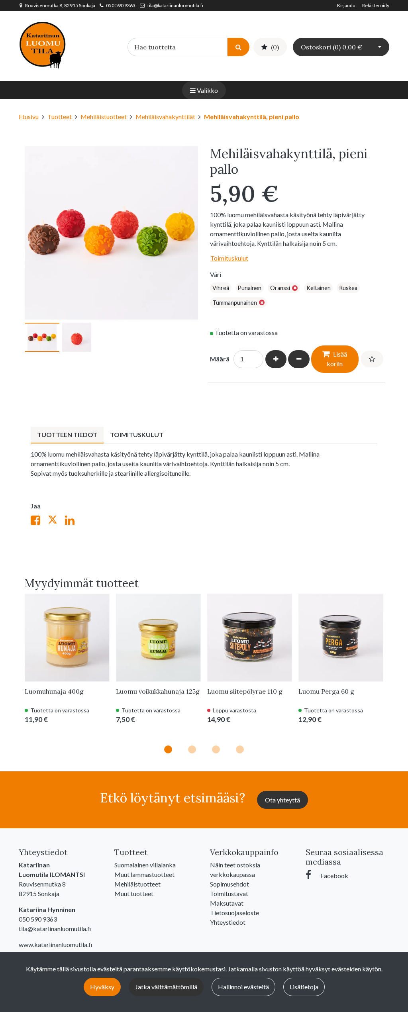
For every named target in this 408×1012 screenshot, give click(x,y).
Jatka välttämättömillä (166, 986)
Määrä (220, 359)
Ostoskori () (331, 47)
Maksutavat (226, 903)
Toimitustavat (229, 893)
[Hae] (238, 47)
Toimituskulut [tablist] (136, 434)
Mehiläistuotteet (137, 884)
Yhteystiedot (227, 922)
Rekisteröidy (375, 5)
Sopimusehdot (229, 884)
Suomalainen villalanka (145, 865)
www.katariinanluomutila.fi (55, 944)
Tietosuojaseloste (234, 912)
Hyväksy (102, 986)
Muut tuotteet (133, 893)
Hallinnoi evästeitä (243, 986)
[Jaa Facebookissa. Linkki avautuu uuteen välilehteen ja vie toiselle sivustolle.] (39, 522)
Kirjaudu (346, 5)
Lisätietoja (304, 986)
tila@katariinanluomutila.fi (175, 5)
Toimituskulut (229, 258)
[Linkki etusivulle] (43, 44)
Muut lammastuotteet (144, 874)
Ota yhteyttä (282, 800)
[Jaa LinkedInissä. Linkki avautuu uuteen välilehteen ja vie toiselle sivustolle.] (73, 522)
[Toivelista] (372, 359)
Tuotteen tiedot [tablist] (67, 434)
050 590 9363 (120, 5)
